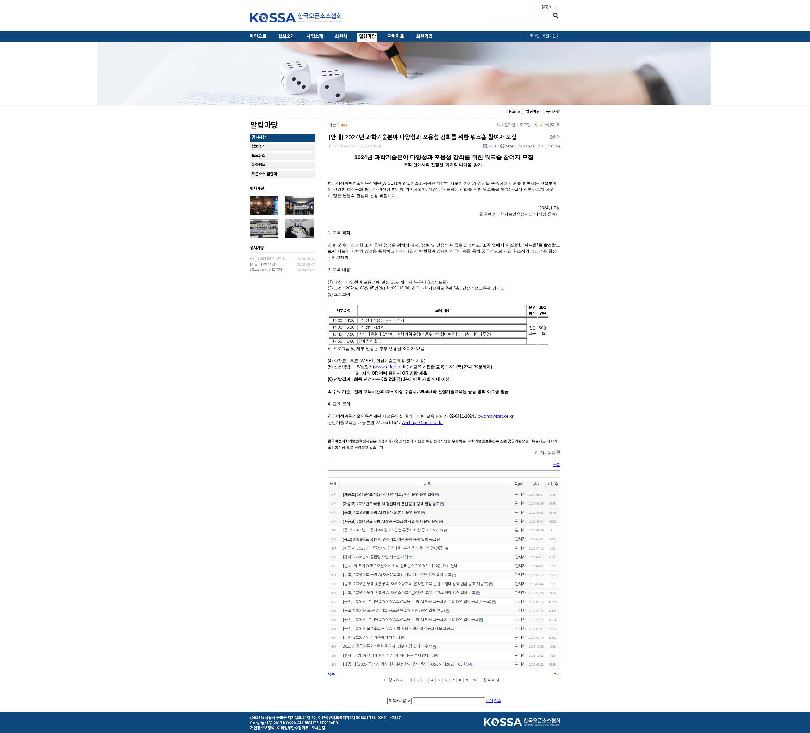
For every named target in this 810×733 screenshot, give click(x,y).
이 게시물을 (545, 453)
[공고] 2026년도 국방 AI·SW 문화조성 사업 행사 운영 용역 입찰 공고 (397, 575)
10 (475, 680)
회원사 (341, 36)
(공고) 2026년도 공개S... (268, 258)
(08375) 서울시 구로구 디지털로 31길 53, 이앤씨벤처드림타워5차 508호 (308, 718)
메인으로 (258, 36)
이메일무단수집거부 (292, 728)
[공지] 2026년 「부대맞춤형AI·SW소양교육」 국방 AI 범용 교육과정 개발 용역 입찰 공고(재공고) (417, 602)
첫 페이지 (397, 680)
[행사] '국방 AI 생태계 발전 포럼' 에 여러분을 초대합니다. (388, 655)
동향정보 (258, 165)
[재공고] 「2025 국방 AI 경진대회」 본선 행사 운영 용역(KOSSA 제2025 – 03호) (405, 664)
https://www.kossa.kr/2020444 (355, 146)
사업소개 (315, 36)
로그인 (534, 36)
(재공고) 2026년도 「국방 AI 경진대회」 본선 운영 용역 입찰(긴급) (393, 548)
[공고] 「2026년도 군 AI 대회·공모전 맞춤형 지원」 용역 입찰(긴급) (394, 611)
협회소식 (258, 146)
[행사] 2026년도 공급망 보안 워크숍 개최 (375, 557)
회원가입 (424, 36)
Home (514, 112)
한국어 (546, 7)
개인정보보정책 (262, 728)
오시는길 (318, 728)
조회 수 (552, 484)
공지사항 (553, 112)
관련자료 (396, 36)
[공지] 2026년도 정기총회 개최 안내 (371, 637)
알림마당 (367, 36)
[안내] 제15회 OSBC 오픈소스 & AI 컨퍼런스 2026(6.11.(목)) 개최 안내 (400, 566)
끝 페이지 (491, 680)
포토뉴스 (258, 156)
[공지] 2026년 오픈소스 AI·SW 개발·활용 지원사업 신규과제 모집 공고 (398, 629)
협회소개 (286, 36)
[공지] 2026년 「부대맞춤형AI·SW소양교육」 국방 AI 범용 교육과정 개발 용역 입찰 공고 (410, 620)
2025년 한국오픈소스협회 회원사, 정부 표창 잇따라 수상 (387, 647)
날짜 (536, 484)
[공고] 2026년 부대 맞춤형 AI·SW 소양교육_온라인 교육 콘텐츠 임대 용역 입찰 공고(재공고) (415, 584)
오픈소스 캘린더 (264, 174)
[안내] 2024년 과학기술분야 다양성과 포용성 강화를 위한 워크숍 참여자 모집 (423, 137)
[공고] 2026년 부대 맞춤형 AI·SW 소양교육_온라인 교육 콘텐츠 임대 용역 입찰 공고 (409, 593)
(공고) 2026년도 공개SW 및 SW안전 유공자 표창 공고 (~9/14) (393, 530)
